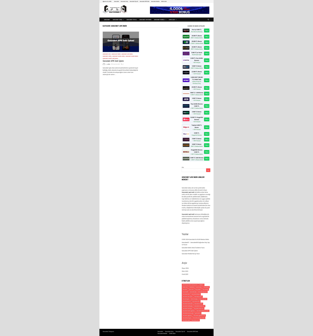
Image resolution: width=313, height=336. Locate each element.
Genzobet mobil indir (132, 56)
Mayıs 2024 (185, 268)
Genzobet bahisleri (195, 294)
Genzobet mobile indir (199, 306)
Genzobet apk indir (127, 54)
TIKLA (207, 30)
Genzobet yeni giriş (187, 318)
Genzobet (116, 1)
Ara (183, 167)
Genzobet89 (185, 292)
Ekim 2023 (185, 271)
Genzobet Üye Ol (134, 1)
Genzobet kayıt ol (187, 301)
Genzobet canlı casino (188, 296)
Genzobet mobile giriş (188, 306)
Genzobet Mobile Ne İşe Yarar (191, 254)
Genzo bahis (199, 287)
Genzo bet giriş (194, 299)
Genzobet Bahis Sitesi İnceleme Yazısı (193, 248)
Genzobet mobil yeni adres (110, 58)
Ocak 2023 (185, 274)
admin (108, 64)
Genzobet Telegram (108, 331)
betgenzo (201, 284)
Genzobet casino (198, 296)
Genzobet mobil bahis (188, 303)
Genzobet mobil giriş (118, 56)
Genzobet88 (205, 289)
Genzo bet (191, 289)
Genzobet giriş (107, 56)
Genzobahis (206, 287)
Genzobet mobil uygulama (189, 310)
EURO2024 (191, 287)
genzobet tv (198, 313)
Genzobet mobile (198, 303)
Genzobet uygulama (187, 315)
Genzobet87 (198, 289)
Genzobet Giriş (124, 1)
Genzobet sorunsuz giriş (188, 313)
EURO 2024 (163, 1)
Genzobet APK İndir (144, 1)
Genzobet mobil (196, 301)
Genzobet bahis (186, 294)
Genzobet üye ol (195, 320)
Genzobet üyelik (186, 320)
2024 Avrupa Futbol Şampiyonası (190, 284)
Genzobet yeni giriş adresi (199, 318)
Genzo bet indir (116, 54)
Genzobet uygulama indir (199, 315)
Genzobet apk (107, 54)
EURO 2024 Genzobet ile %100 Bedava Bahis (195, 239)
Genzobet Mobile (155, 1)
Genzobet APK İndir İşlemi (113, 61)
